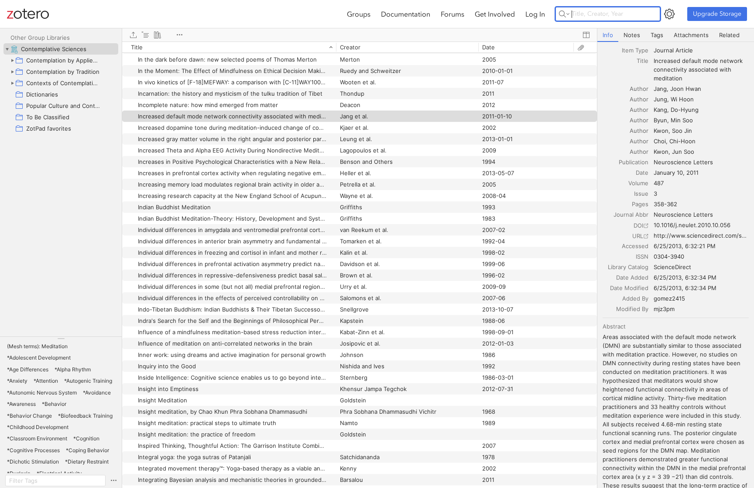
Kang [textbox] (660, 109)
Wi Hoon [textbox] (682, 99)
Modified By (632, 308)
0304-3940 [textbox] (669, 256)
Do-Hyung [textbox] (685, 109)
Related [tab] (729, 34)
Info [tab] (608, 34)
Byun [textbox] (660, 120)
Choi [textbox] (660, 141)
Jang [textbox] (660, 88)
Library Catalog (628, 266)
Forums (452, 14)
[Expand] (12, 60)
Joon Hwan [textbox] (685, 88)
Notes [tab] (632, 34)
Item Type (635, 50)
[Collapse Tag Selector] (61, 338)
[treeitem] (60, 49)
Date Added (632, 277)
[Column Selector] (586, 35)
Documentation (405, 14)
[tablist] (675, 35)
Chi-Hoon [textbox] (682, 141)
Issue (641, 193)
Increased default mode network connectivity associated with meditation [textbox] (699, 69)
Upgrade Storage (717, 13)
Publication (633, 162)
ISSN (642, 256)
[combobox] (701, 50)
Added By (635, 298)
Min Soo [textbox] (682, 120)
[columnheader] (229, 47)
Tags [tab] (657, 34)
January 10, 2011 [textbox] (676, 172)
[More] (179, 35)
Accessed (635, 245)
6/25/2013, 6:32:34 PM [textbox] (685, 277)
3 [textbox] (655, 193)
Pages (640, 204)
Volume (638, 183)
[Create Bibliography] (157, 35)
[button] (37, 346)
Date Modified (629, 287)
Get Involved (495, 14)
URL (637, 235)
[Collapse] (6, 48)
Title (642, 60)
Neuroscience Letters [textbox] (683, 162)
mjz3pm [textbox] (664, 308)
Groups (358, 14)
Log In (535, 14)
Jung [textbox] (660, 99)
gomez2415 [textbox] (669, 298)
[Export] (133, 35)
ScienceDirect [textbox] (672, 266)
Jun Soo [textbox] (683, 151)
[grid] (359, 265)
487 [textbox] (659, 183)
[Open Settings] (669, 14)
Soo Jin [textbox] (682, 130)
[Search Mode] (564, 14)
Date (642, 172)
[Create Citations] (145, 35)
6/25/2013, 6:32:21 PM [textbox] (685, 245)
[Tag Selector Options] (113, 480)
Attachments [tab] (691, 34)
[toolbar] (359, 35)
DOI (638, 225)
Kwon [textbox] (661, 130)
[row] (359, 47)
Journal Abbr (630, 214)
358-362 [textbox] (665, 204)
